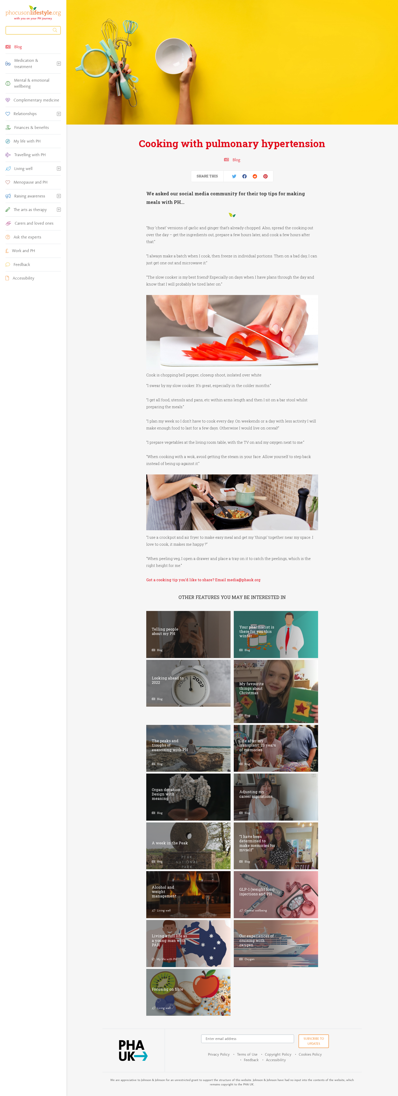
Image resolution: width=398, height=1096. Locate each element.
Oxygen (249, 959)
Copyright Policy (278, 1054)
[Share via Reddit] (255, 176)
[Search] (33, 30)
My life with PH (166, 959)
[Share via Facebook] (244, 176)
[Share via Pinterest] (265, 176)
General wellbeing (255, 910)
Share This (207, 176)
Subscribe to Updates (314, 1041)
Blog (236, 159)
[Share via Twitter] (234, 176)
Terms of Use (247, 1054)
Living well (163, 910)
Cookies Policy (310, 1054)
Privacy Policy (219, 1054)
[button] (59, 63)
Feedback (251, 1060)
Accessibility (276, 1060)
